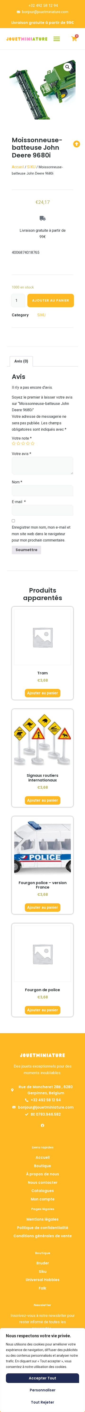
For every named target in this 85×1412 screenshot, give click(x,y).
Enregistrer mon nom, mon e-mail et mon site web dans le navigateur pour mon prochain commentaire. (41, 533)
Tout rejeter (42, 1402)
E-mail (19, 502)
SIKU (31, 167)
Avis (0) (21, 361)
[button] (56, 39)
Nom (17, 482)
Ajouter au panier (50, 300)
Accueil (18, 167)
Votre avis (21, 454)
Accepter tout (42, 1378)
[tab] (21, 361)
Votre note (22, 438)
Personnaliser (42, 1390)
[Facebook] (42, 1125)
